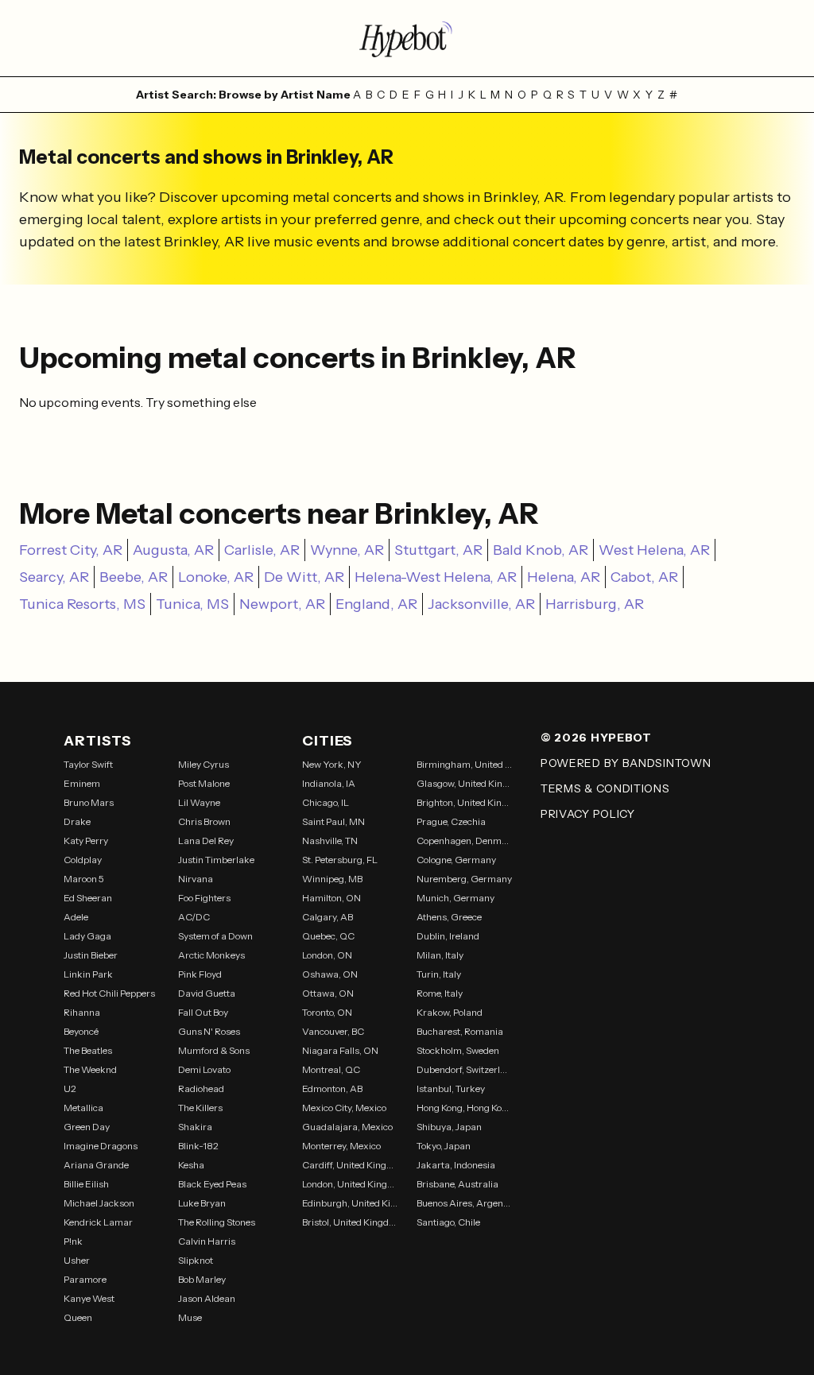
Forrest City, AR (70, 550)
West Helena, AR (654, 550)
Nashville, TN (330, 840)
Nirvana (195, 879)
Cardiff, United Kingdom (349, 1165)
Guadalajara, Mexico (347, 1127)
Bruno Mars (89, 802)
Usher (77, 1260)
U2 (70, 1088)
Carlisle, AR (262, 550)
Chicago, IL (325, 802)
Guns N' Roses (209, 1031)
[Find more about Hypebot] (407, 38)
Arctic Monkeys (211, 955)
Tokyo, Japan (444, 1146)
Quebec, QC (328, 936)
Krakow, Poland (450, 1012)
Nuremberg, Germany (464, 879)
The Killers (200, 1108)
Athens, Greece (449, 917)
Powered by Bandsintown (626, 763)
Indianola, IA (328, 783)
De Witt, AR (304, 577)
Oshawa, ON (330, 974)
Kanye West (89, 1298)
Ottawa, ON (328, 993)
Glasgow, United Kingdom (464, 783)
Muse (190, 1317)
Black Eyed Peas (212, 1184)
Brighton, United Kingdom (464, 802)
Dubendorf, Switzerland (464, 1069)
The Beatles (88, 1050)
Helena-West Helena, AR (436, 577)
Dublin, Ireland (448, 936)
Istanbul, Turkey (451, 1088)
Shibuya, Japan (449, 1127)
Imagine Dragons (101, 1146)
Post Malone (204, 783)
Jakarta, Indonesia (456, 1165)
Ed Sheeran (88, 898)
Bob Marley (202, 1279)
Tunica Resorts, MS (82, 604)
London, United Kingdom (349, 1184)
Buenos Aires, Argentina (464, 1203)
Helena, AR (563, 577)
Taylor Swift (88, 764)
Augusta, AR (173, 550)
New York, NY (332, 764)
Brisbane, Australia (457, 1184)
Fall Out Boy (203, 1012)
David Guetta (206, 993)
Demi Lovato (204, 1069)
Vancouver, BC (333, 1031)
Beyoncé (81, 1031)
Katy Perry (86, 840)
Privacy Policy (588, 814)
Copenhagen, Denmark (464, 840)
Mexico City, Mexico (344, 1108)
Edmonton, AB (332, 1088)
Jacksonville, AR (481, 604)
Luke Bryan (202, 1203)
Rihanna (82, 1012)
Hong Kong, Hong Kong (464, 1108)
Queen (78, 1317)
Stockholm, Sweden (458, 1050)
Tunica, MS (192, 604)
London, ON (327, 955)
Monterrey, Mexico (341, 1146)
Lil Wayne (199, 802)
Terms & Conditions (605, 788)
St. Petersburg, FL (340, 860)
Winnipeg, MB (332, 879)
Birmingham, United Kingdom (464, 764)
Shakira (195, 1127)
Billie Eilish (86, 1184)
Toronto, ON (327, 1012)
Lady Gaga (87, 936)
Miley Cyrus (203, 764)
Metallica (83, 1108)
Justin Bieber (91, 955)
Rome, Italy (440, 993)
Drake (77, 821)
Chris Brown (204, 821)
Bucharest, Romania (460, 1031)
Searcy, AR (54, 577)
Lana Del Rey (206, 840)
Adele (76, 917)
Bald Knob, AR (540, 550)
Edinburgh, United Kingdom (349, 1203)
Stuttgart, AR (438, 550)
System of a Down (215, 936)
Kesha (191, 1165)
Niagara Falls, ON (340, 1050)
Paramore (85, 1279)
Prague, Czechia (451, 821)
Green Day (87, 1127)
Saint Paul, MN (333, 821)
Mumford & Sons (214, 1050)
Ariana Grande (96, 1165)
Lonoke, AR (216, 577)
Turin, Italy (439, 974)
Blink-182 (198, 1146)
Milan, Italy (440, 955)
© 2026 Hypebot (596, 737)
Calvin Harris (206, 1241)
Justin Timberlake (216, 860)
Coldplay (83, 860)
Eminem (82, 783)
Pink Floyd (200, 974)
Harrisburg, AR (594, 604)
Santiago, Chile (448, 1222)
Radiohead (201, 1088)
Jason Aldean (206, 1298)
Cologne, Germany (456, 860)
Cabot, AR (644, 577)
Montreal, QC (331, 1069)
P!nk (73, 1241)
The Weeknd (90, 1069)
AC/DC (194, 917)
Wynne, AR (347, 550)
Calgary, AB (327, 917)
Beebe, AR (133, 577)
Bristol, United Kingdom (349, 1222)
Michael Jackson (99, 1203)
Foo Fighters (204, 898)
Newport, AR (282, 604)
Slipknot (195, 1260)
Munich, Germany (455, 898)
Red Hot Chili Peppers (109, 993)
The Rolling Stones (216, 1222)
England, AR (376, 604)
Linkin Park (88, 974)
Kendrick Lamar (98, 1222)
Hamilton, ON (331, 898)
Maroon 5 (84, 879)
